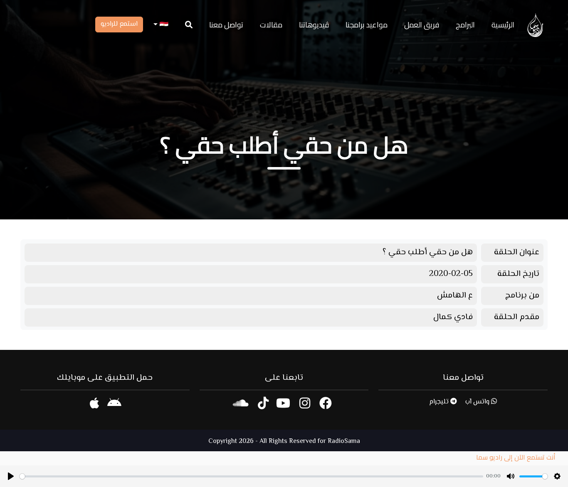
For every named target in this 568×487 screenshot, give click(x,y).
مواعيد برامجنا (367, 25)
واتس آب (478, 402)
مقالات (271, 25)
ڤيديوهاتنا (314, 25)
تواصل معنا (226, 25)
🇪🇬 (163, 25)
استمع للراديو (119, 24)
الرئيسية (502, 25)
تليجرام (439, 402)
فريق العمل (421, 25)
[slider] (251, 476)
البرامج (465, 25)
